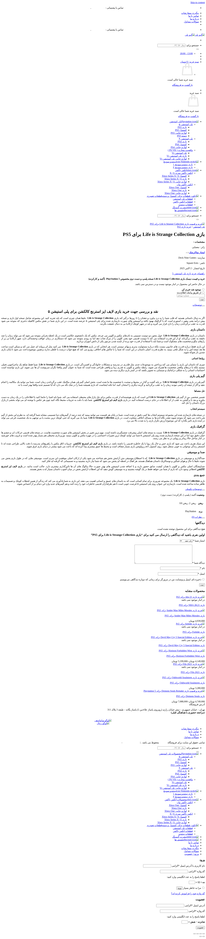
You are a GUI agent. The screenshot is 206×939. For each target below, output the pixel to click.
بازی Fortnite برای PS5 (194, 632)
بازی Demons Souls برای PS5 (190, 696)
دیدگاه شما (198, 563)
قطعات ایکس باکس (183, 201)
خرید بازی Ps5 (184, 227)
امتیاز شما (199, 540)
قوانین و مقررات (131, 742)
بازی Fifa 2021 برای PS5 (193, 672)
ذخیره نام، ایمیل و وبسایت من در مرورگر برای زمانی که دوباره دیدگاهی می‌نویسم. (160, 579)
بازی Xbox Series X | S (175, 179)
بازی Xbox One (179, 190)
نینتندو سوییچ (169, 161)
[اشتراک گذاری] (197, 933)
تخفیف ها (179, 210)
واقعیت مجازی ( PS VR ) (180, 150)
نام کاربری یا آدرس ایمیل (188, 865)
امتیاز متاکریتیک (197, 252)
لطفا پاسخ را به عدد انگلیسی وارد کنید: (186, 877)
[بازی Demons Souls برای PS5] (174, 691)
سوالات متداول (191, 21)
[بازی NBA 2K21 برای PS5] (190, 597)
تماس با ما (193, 16)
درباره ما (194, 18)
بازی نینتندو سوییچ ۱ (183, 164)
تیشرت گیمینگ (179, 207)
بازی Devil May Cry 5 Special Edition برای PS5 (182, 645)
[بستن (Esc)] (194, 933)
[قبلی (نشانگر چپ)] (203, 936)
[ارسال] (197, 49)
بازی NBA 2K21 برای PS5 (192, 605)
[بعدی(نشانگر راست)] (200, 936)
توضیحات (197, 305)
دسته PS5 (182, 136)
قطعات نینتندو (186, 204)
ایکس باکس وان (185, 184)
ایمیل (201, 573)
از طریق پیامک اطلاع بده (189, 292)
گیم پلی (163, 742)
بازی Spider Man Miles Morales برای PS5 (185, 615)
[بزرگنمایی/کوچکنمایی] (203, 933)
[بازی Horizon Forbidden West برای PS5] (182, 650)
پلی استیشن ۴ (186, 138)
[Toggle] (203, 305)
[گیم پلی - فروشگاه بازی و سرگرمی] (195, 35)
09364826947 (98, 7)
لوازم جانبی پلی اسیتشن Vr (173, 788)
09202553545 (83, 7)
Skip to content (197, 2)
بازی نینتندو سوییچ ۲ (183, 167)
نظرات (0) (197, 517)
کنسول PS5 (181, 130)
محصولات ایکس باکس (176, 799)
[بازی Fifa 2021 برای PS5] (189, 664)
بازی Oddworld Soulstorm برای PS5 (187, 683)
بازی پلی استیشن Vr (177, 156)
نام (202, 568)
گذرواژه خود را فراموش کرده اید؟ (188, 893)
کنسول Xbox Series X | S (174, 176)
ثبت (202, 299)
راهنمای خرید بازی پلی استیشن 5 (188, 273)
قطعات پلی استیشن (183, 199)
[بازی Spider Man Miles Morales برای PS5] (181, 610)
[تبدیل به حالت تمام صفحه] (200, 933)
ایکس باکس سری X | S (181, 173)
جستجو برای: (192, 45)
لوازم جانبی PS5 (179, 133)
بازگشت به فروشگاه (182, 85)
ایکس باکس (181, 170)
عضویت (200, 927)
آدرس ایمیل (195, 905)
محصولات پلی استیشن (170, 753)
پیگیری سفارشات (190, 13)
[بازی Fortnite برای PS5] (190, 624)
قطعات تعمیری (154, 196)
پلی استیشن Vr (179, 153)
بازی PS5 (182, 127)
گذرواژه (197, 871)
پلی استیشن (175, 121)
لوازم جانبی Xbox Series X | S (172, 181)
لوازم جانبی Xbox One (176, 193)
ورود (179, 888)
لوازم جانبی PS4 (179, 147)
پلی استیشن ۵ (186, 124)
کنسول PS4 (181, 144)
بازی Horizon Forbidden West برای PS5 (185, 656)
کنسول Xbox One (178, 187)
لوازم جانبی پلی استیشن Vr (173, 158)
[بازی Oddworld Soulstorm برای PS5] (183, 677)
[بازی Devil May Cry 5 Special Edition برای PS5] (178, 637)
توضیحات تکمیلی (193, 489)
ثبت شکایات (115, 742)
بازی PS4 (182, 141)
